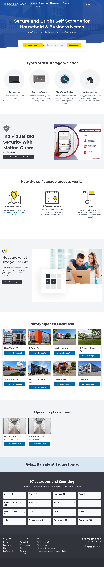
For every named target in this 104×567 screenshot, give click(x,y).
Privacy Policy (42, 545)
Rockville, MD (61, 348)
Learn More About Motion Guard (18, 157)
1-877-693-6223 (93, 5)
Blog (5, 548)
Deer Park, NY (86, 379)
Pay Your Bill (37, 6)
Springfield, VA (36, 436)
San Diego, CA (11, 379)
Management (25, 545)
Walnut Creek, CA (13, 436)
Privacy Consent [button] (43, 542)
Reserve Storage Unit (14, 353)
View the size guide (12, 282)
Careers (67, 3)
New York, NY (11, 348)
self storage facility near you (14, 212)
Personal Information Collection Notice (51, 551)
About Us (55, 3)
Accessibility (24, 542)
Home (35, 3)
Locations (44, 3)
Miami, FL (34, 348)
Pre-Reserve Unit (14, 444)
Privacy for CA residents (46, 548)
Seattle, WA (60, 379)
